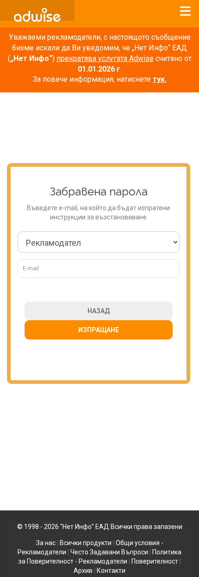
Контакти (111, 570)
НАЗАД (98, 311)
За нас (46, 543)
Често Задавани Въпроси (109, 552)
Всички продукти (86, 543)
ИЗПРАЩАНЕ (98, 330)
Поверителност (154, 561)
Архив (83, 570)
